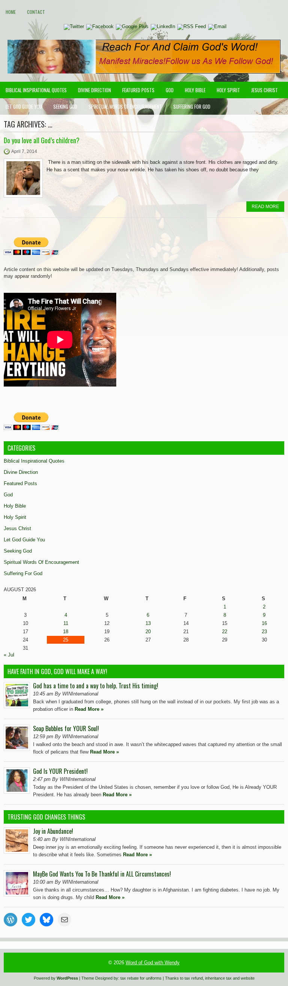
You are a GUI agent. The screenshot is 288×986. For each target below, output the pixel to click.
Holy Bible (195, 90)
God (170, 90)
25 (65, 640)
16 (264, 623)
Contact (36, 12)
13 (148, 623)
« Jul (9, 655)
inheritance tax (218, 978)
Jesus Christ (264, 90)
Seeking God (65, 106)
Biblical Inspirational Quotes (36, 90)
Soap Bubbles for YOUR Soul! (66, 728)
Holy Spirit (228, 90)
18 (65, 631)
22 (224, 631)
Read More (265, 206)
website (248, 978)
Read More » (89, 709)
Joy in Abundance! (53, 831)
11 (65, 623)
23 (264, 631)
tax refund (193, 978)
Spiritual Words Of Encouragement (125, 106)
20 (148, 631)
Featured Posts (138, 90)
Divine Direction (94, 90)
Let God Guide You (24, 106)
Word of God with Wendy (153, 962)
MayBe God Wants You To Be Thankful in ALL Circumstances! (102, 873)
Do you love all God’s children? (42, 140)
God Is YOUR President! (60, 771)
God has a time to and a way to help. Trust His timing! (95, 685)
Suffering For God (191, 106)
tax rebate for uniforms (141, 978)
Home (11, 12)
